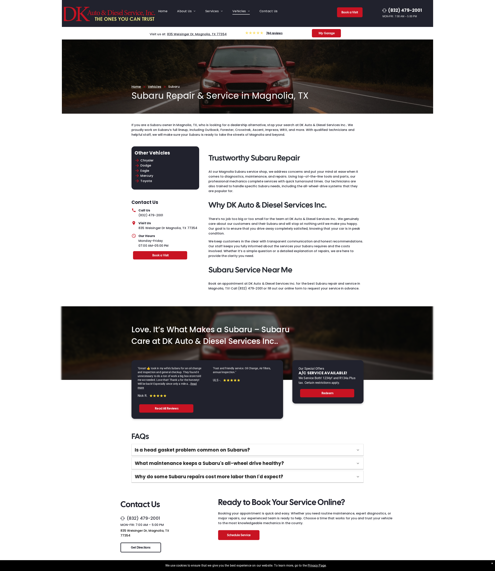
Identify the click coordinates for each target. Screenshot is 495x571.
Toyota (146, 181)
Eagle (144, 170)
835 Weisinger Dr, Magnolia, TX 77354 (197, 34)
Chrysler (147, 160)
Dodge (145, 165)
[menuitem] (162, 11)
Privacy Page (317, 565)
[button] (247, 450)
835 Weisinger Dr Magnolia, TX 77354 (167, 228)
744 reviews (274, 33)
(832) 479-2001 (150, 215)
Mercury (146, 175)
